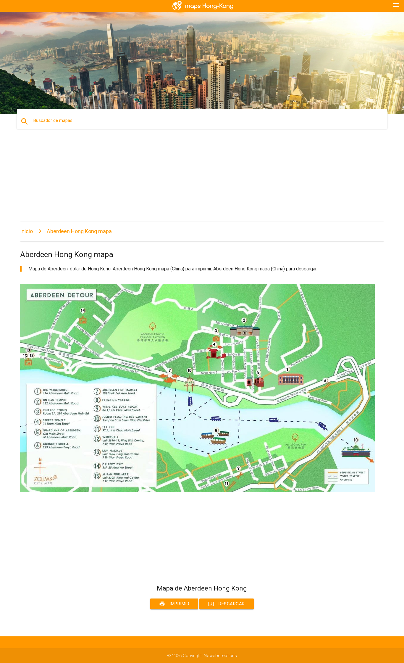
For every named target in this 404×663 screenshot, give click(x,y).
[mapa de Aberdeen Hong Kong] (197, 490)
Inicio (26, 231)
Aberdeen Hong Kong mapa (79, 231)
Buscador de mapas (52, 120)
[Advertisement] (197, 180)
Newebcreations (220, 655)
